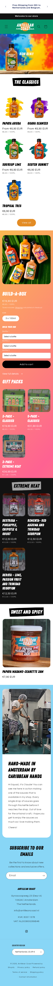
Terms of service (19, 972)
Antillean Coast (25, 964)
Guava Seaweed (38, 123)
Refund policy (39, 967)
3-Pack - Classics (8, 418)
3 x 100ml (11, 318)
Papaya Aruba (11, 123)
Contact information (28, 977)
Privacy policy (24, 967)
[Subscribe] (43, 875)
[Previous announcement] (5, 6)
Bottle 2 (6, 341)
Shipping (19, 307)
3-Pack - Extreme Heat (11, 464)
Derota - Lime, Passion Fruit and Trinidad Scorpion (12, 581)
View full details (10, 374)
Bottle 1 (6, 331)
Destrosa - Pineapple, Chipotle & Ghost (9, 527)
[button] (6, 26)
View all (26, 222)
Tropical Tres (11, 206)
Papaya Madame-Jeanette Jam (22, 672)
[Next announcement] (47, 6)
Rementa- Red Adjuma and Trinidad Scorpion (37, 527)
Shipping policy (36, 972)
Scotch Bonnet (38, 165)
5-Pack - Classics (33, 418)
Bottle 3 (6, 350)
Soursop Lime (11, 165)
